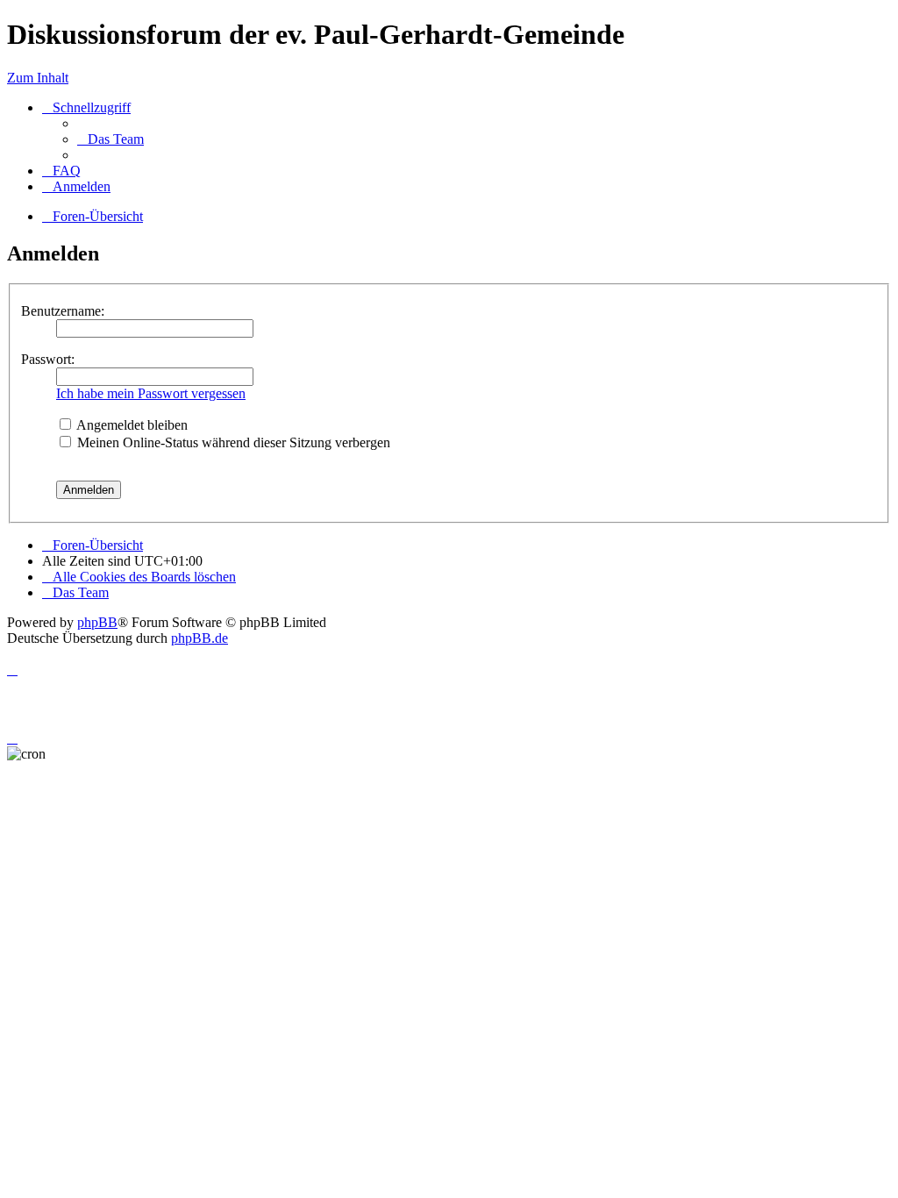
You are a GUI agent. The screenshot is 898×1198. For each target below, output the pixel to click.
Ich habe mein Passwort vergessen (151, 393)
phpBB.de (199, 638)
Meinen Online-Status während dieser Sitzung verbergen (232, 442)
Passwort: (48, 359)
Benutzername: (62, 310)
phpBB (97, 622)
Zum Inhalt (37, 77)
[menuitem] (110, 139)
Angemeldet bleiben (131, 424)
